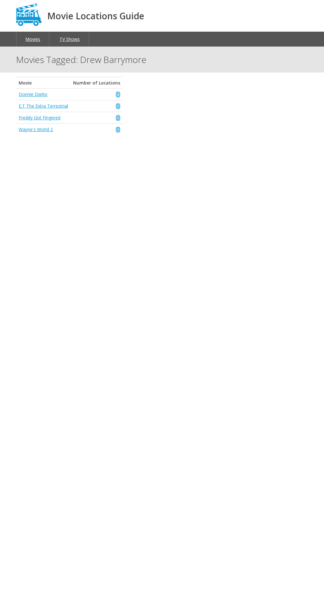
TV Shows (69, 39)
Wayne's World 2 (36, 129)
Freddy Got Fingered (39, 118)
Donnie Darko (33, 94)
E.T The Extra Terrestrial (43, 106)
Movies (32, 39)
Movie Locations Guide (95, 16)
